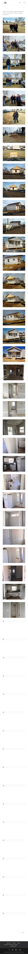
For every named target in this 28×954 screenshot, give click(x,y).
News (18, 943)
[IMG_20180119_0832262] (14, 233)
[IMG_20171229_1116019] (14, 142)
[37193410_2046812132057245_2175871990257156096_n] (14, 895)
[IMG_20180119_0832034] (14, 215)
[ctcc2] (14, 106)
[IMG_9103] (14, 544)
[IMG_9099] (14, 471)
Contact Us (13, 946)
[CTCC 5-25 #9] (14, 767)
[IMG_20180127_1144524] (14, 380)
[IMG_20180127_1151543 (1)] (14, 288)
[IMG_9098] (14, 453)
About (14, 943)
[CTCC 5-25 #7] (14, 731)
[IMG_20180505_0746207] (14, 658)
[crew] (14, 87)
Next (23, 932)
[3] (14, 434)
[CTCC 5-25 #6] (14, 712)
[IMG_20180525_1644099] (14, 694)
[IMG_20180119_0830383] (14, 197)
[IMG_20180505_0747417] (14, 599)
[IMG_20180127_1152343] (14, 325)
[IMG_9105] (14, 581)
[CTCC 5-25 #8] (14, 749)
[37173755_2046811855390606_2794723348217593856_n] (14, 840)
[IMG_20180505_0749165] (14, 621)
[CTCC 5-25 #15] (14, 804)
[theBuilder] (14, 160)
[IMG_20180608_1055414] (14, 822)
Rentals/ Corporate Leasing (10, 944)
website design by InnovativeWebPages (14, 952)
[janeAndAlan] (14, 32)
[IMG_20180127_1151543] (14, 306)
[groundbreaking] (14, 124)
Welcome (9, 943)
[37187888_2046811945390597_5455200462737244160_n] (14, 858)
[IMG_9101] (14, 507)
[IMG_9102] (14, 526)
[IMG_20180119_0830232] (14, 179)
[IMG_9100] (14, 489)
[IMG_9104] (14, 562)
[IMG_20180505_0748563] (14, 617)
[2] (14, 416)
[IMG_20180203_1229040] (14, 343)
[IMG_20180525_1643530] (14, 676)
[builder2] (14, 51)
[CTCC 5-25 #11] (14, 785)
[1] (14, 398)
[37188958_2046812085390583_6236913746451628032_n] (14, 877)
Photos (20, 944)
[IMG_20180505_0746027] (14, 639)
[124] (14, 252)
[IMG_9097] (14, 361)
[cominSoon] (14, 69)
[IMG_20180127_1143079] (14, 270)
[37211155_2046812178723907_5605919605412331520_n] (14, 913)
